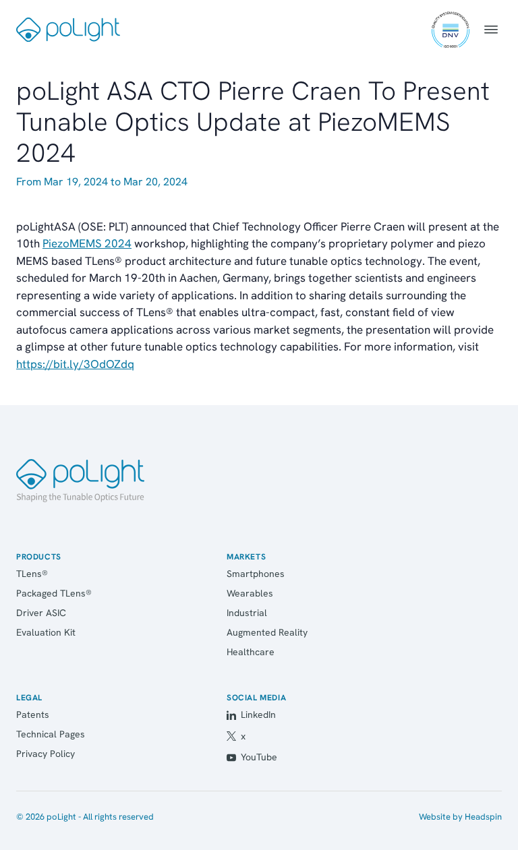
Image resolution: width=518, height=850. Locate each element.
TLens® (32, 574)
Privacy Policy (45, 754)
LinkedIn (258, 714)
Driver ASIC (41, 613)
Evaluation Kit (46, 632)
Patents (32, 714)
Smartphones (256, 574)
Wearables (250, 593)
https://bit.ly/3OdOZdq (75, 364)
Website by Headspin (460, 816)
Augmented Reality (267, 632)
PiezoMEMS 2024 (87, 243)
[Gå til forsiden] (80, 480)
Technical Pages (50, 734)
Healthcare (251, 652)
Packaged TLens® (54, 593)
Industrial (247, 613)
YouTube (259, 757)
